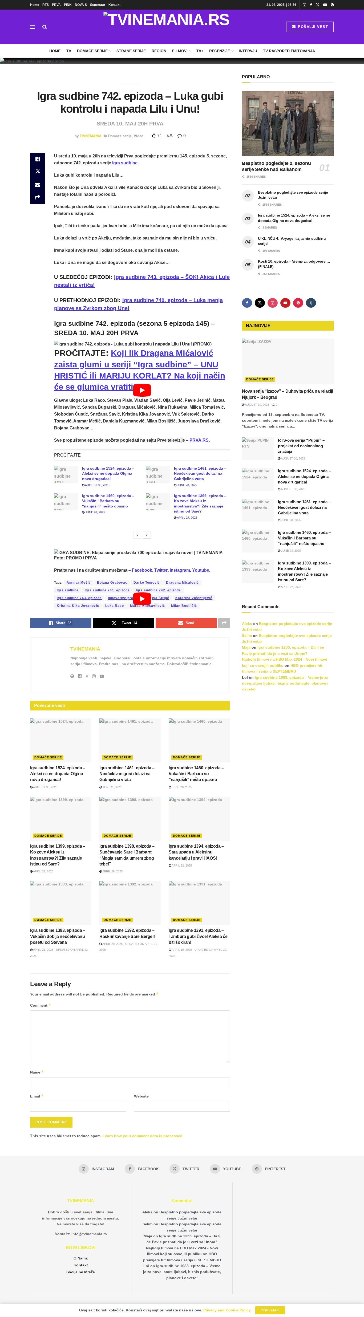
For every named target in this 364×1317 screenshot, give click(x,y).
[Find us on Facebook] (311, 5)
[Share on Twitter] (37, 171)
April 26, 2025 (112, 871)
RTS (45, 5)
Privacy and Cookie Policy (226, 1310)
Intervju (248, 51)
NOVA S (81, 5)
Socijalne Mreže (80, 1272)
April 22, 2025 (181, 865)
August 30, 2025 (96, 485)
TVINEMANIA (90, 136)
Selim (247, 635)
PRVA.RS (199, 440)
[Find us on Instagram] (304, 5)
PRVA (56, 5)
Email (37, 1096)
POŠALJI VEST (312, 27)
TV (68, 51)
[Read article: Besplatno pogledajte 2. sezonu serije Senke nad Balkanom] (288, 124)
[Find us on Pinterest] (332, 5)
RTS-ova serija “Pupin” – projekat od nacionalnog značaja (301, 446)
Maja (246, 647)
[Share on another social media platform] (37, 197)
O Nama (81, 1258)
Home (34, 5)
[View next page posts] (147, 535)
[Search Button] (44, 27)
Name (37, 1072)
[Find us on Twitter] (317, 5)
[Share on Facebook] (37, 159)
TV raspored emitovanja (289, 51)
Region (159, 51)
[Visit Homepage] (166, 27)
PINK (68, 5)
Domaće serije (92, 51)
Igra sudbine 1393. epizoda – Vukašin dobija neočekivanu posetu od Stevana (57, 936)
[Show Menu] (32, 27)
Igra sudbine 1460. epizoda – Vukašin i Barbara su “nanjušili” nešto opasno (108, 501)
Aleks (247, 623)
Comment (40, 1005)
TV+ (199, 51)
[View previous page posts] (137, 535)
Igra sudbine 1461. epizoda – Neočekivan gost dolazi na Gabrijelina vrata (200, 473)
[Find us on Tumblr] (311, 303)
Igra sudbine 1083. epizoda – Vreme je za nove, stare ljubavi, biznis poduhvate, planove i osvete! (285, 683)
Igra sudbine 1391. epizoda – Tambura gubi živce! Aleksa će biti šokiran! (198, 936)
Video (138, 136)
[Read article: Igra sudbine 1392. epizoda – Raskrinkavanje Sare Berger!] (130, 903)
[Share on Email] (37, 184)
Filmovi (180, 51)
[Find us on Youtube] (325, 5)
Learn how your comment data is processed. (143, 1136)
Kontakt (114, 5)
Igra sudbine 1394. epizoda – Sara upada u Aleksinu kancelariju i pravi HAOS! (196, 852)
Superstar (97, 5)
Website (141, 1096)
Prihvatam (270, 1310)
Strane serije (131, 51)
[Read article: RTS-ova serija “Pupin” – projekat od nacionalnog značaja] (258, 448)
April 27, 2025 (186, 517)
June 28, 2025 (186, 485)
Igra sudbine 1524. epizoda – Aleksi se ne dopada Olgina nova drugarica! (108, 473)
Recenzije (219, 51)
